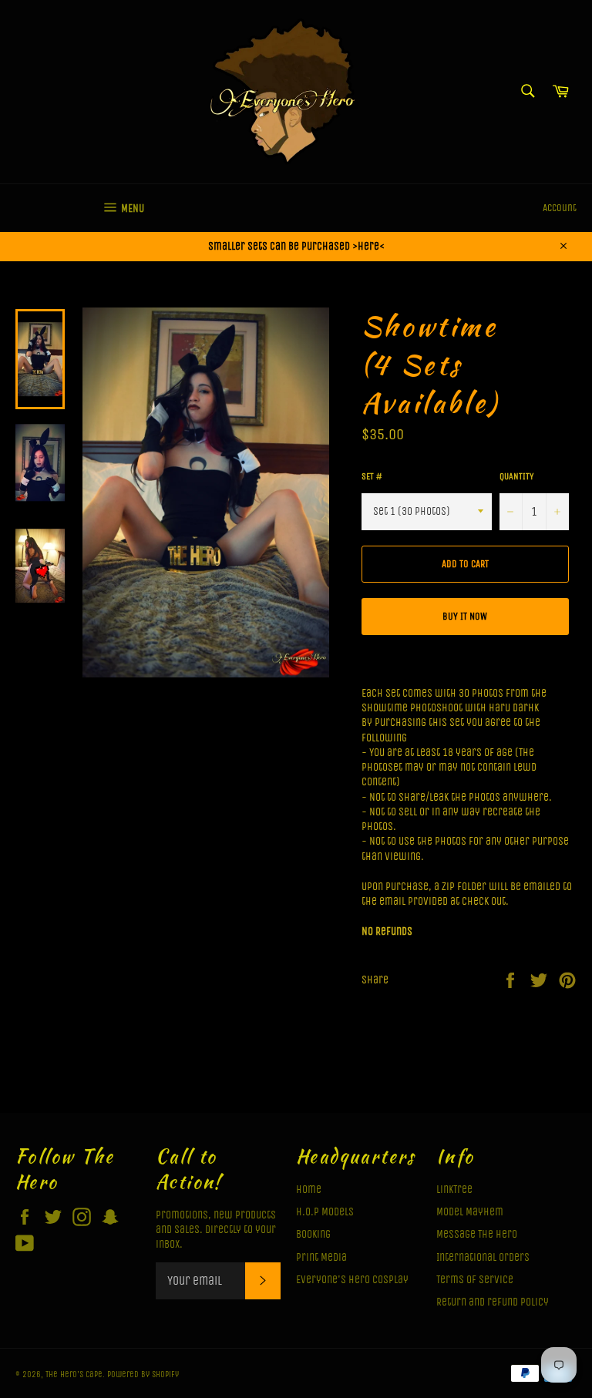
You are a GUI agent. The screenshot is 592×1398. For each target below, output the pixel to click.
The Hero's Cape (74, 1374)
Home (308, 1189)
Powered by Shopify (143, 1374)
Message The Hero (476, 1234)
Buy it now (464, 616)
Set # (372, 476)
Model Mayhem (469, 1211)
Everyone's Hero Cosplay (352, 1279)
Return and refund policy (492, 1302)
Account (560, 207)
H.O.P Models (325, 1211)
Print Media (321, 1257)
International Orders (483, 1257)
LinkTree (454, 1189)
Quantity (516, 476)
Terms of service (474, 1279)
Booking (313, 1234)
